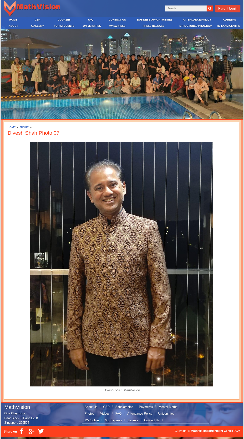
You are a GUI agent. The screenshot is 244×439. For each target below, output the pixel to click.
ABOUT (13, 25)
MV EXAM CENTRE (228, 25)
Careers (133, 420)
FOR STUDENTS (64, 25)
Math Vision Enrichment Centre (212, 431)
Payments (146, 407)
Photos (89, 413)
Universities (166, 413)
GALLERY (37, 25)
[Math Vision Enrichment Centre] (33, 8)
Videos (105, 413)
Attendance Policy (139, 413)
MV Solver (92, 420)
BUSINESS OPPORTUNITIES (154, 19)
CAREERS (229, 19)
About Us (91, 407)
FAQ (90, 19)
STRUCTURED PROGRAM (195, 25)
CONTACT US (117, 19)
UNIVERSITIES (92, 25)
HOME (13, 19)
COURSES (64, 19)
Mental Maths (168, 407)
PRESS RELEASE (153, 25)
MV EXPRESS (117, 25)
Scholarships (124, 407)
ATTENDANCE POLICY (197, 19)
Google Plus (31, 431)
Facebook (21, 431)
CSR (37, 19)
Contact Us (152, 420)
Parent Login (228, 8)
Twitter (41, 431)
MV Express (113, 420)
